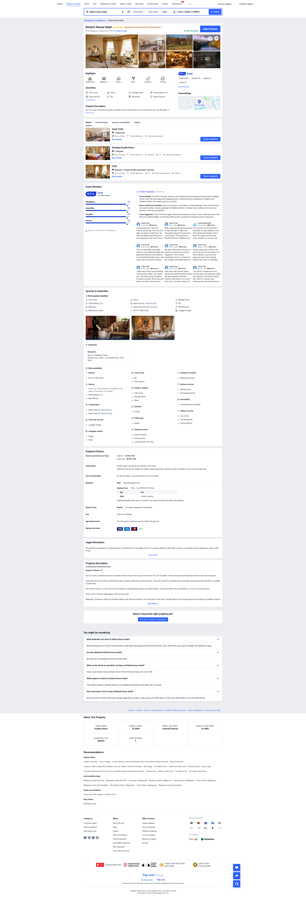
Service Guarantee (90, 827)
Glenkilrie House (194, 766)
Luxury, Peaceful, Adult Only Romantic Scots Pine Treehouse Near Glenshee (140, 762)
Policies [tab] (137, 122)
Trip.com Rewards (148, 827)
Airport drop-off (139, 307)
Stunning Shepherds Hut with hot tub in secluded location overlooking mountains (114, 771)
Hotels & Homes (73, 4)
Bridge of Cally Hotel (165, 771)
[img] (112, 51)
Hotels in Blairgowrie (195, 710)
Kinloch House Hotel (99, 27)
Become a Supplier (149, 839)
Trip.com (131, 710)
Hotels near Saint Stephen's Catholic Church (100, 794)
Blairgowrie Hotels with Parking (170, 785)
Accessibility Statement (121, 843)
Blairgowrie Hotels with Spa (94, 780)
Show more (90, 113)
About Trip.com (118, 823)
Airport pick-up (138, 303)
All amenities (90, 100)
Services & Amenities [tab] (121, 122)
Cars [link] (94, 4)
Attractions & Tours (108, 4)
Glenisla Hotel (151, 771)
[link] (224, 4)
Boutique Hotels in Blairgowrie (160, 780)
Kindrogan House (160, 766)
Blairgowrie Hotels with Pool (116, 780)
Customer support (90, 823)
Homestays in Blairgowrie (138, 780)
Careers (115, 831)
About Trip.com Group (121, 851)
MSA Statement (119, 847)
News (115, 827)
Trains (86, 4)
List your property (148, 835)
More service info (90, 831)
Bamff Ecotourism (176, 762)
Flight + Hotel (125, 4)
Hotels (139, 710)
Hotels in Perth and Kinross (176, 710)
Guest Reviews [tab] (101, 122)
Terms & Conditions (120, 835)
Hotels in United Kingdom (153, 710)
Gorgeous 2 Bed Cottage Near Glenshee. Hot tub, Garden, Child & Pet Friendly (113, 766)
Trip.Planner (177, 4)
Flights (60, 4)
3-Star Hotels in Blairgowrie (147, 785)
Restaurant (92, 307)
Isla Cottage (148, 766)
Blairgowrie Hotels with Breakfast (96, 785)
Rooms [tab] (89, 122)
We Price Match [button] (192, 31)
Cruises (165, 4)
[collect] (236, 867)
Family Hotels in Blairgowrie (184, 780)
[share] (236, 875)
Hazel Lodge (206, 766)
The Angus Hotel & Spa (197, 771)
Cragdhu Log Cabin (91, 762)
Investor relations (148, 823)
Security (145, 843)
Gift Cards (139, 4)
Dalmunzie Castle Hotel (177, 766)
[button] (190, 4)
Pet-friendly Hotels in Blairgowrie (122, 785)
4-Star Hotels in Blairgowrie (206, 780)
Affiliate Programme (149, 831)
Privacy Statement (119, 839)
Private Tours (152, 4)
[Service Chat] (236, 883)
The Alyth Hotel (181, 771)
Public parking (93, 303)
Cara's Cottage (105, 762)
